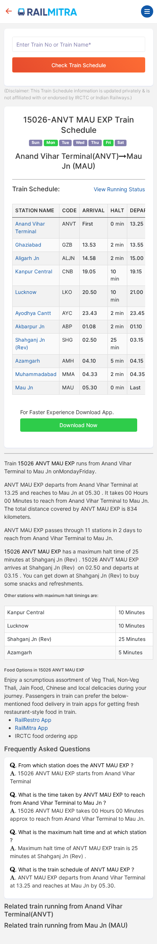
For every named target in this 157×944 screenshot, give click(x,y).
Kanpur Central (33, 271)
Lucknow (26, 292)
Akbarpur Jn (30, 326)
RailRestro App (33, 719)
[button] (78, 421)
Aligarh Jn (27, 258)
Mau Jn (24, 387)
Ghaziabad (28, 245)
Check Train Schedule (78, 65)
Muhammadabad (35, 374)
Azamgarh (27, 361)
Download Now (78, 425)
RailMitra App (31, 728)
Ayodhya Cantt (33, 313)
